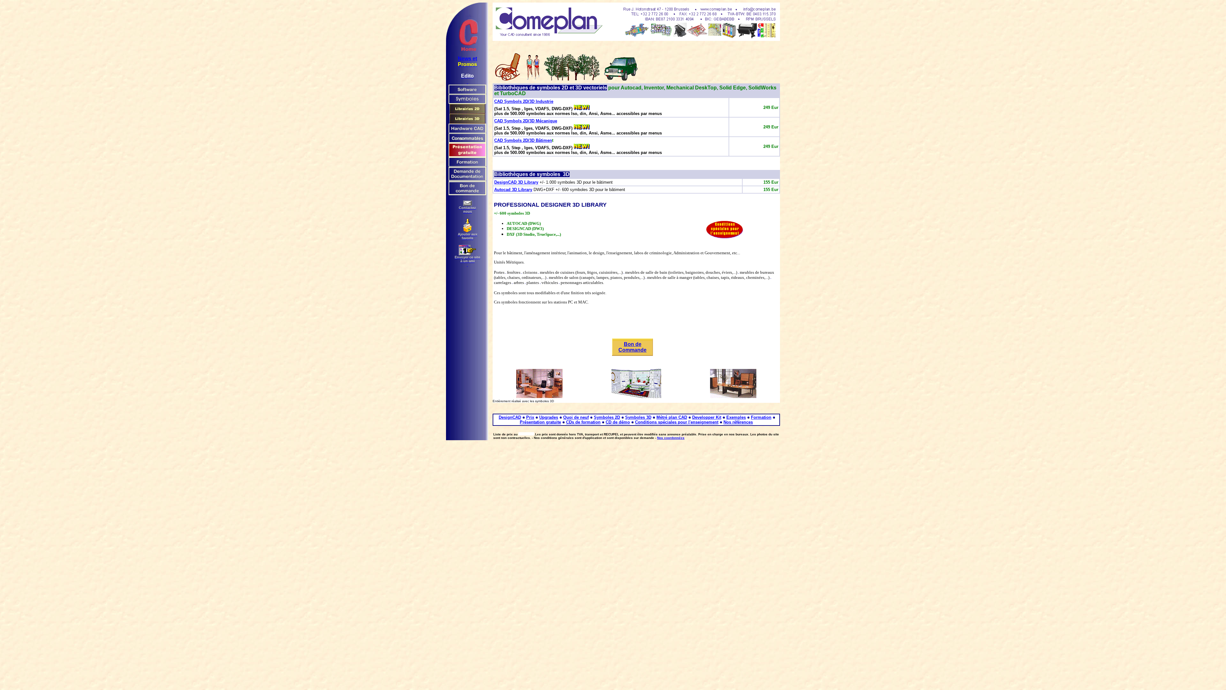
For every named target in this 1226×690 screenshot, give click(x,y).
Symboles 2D (607, 417)
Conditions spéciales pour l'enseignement (676, 422)
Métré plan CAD (671, 417)
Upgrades (548, 417)
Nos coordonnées (671, 438)
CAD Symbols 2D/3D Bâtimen (523, 140)
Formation (761, 417)
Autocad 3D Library (513, 189)
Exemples (736, 417)
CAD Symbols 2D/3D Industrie (523, 101)
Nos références (738, 422)
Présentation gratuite (540, 422)
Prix (530, 417)
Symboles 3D (638, 417)
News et (467, 58)
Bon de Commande (632, 347)
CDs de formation (583, 422)
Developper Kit (706, 417)
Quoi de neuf (576, 417)
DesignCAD (510, 417)
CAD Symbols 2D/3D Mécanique (525, 121)
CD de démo (618, 422)
